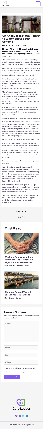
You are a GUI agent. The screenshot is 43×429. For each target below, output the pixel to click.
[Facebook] (19, 415)
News (14, 266)
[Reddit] (16, 415)
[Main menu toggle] (38, 3)
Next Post (21, 217)
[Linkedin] (26, 415)
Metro (6, 298)
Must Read (8, 266)
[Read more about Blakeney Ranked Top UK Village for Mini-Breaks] (21, 280)
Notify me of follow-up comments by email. (20, 368)
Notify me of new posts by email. (17, 372)
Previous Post (21, 211)
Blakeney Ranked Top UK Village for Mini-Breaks (17, 293)
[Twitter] (23, 415)
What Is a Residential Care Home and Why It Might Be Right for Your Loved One (18, 260)
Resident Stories (8, 45)
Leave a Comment (21, 45)
